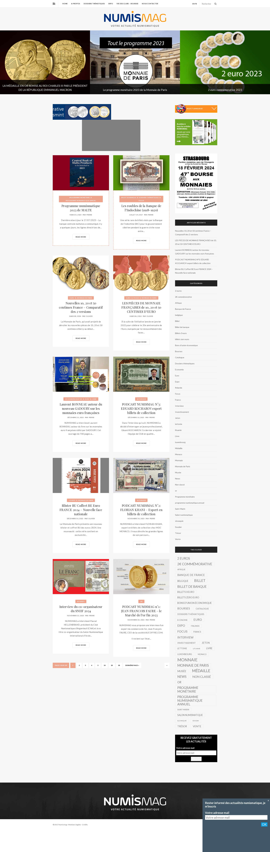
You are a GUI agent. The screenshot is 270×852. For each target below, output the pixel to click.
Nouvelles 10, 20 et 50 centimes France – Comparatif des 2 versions (81, 307)
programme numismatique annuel (81, 200)
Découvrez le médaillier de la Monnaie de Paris (225, 89)
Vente (178, 539)
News (177, 478)
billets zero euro (182, 339)
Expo (110, 4)
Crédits (85, 825)
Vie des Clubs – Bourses (127, 4)
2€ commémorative (73, 399)
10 (105, 665)
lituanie (178, 430)
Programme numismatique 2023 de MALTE (80, 208)
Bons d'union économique (186, 345)
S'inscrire (196, 759)
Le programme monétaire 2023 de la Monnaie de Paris (45, 89)
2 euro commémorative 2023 (135, 89)
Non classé (180, 484)
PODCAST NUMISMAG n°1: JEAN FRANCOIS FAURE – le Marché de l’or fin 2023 (141, 611)
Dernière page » (132, 665)
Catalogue (179, 357)
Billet (177, 321)
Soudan (178, 527)
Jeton (177, 418)
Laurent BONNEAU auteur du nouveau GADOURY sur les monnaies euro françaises (81, 408)
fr (196, 4)
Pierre (89, 215)
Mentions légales (74, 825)
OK (264, 824)
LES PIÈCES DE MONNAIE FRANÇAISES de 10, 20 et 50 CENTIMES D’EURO (141, 307)
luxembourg (180, 442)
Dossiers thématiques (94, 4)
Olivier (89, 316)
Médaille (178, 448)
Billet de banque (128, 197)
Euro (72, 298)
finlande (178, 387)
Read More (81, 237)
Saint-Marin (180, 509)
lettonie (178, 424)
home (65, 4)
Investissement (182, 412)
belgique (179, 315)
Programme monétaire (79, 197)
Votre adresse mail (185, 748)
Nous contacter (150, 4)
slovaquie (179, 521)
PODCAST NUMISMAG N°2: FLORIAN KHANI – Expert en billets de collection (141, 509)
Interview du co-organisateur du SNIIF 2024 (80, 609)
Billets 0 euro (181, 333)
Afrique (178, 303)
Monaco (178, 454)
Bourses (81, 601)
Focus (141, 200)
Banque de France (183, 309)
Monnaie (179, 460)
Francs (178, 400)
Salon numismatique (184, 515)
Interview (141, 399)
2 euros (72, 500)
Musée (178, 472)
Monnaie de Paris (84, 298)
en (193, 4)
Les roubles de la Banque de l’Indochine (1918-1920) (141, 208)
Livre (94, 399)
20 (112, 665)
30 (119, 665)
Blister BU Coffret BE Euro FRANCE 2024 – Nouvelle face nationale (80, 509)
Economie (179, 369)
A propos (75, 4)
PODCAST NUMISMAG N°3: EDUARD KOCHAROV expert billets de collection (141, 408)
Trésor (178, 533)
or (141, 601)
